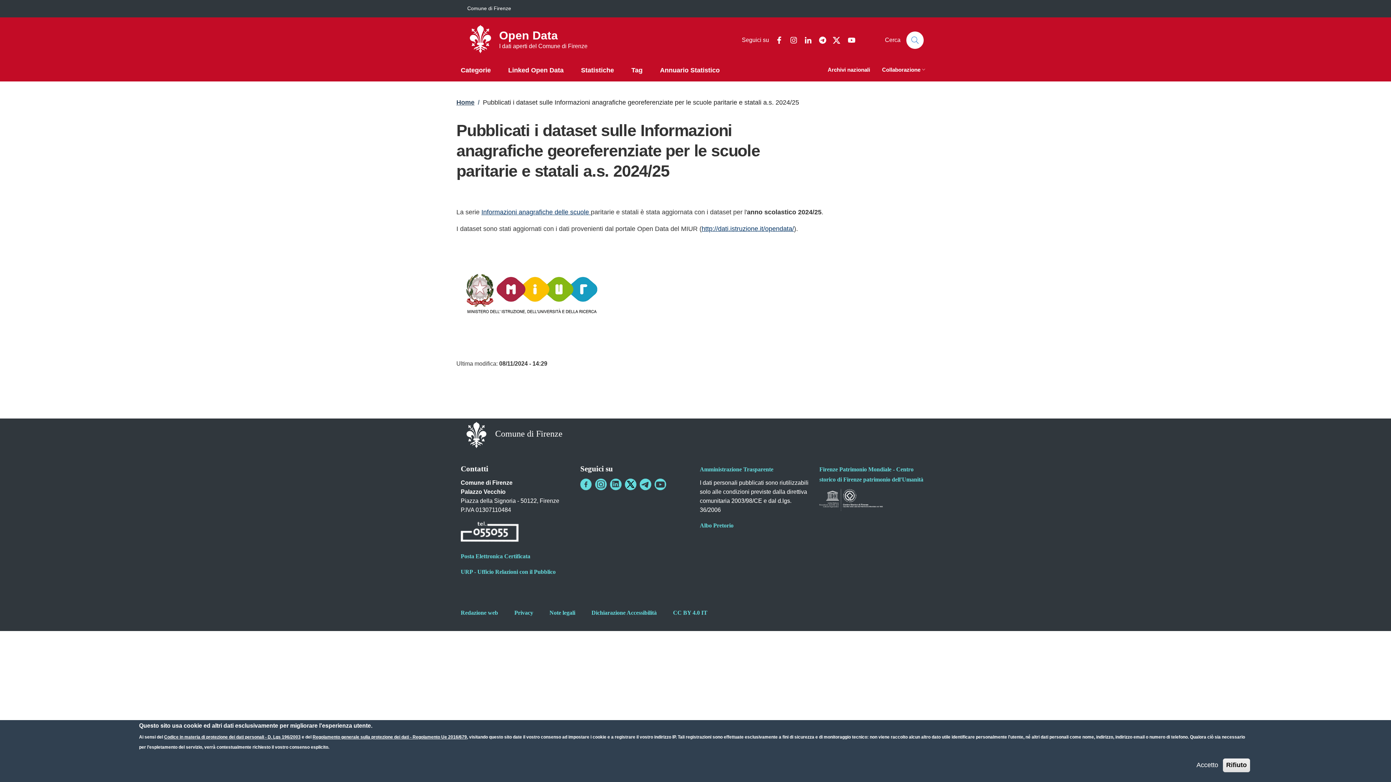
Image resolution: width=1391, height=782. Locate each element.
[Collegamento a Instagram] (601, 484)
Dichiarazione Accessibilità (624, 613)
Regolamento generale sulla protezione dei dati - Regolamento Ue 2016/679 (390, 737)
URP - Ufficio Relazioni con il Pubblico (508, 572)
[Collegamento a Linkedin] (616, 484)
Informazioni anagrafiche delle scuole (536, 212)
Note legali (562, 613)
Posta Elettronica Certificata (495, 556)
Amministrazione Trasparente (736, 469)
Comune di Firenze (489, 8)
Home (465, 102)
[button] (904, 70)
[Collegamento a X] (630, 484)
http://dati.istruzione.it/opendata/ (748, 228)
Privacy (523, 613)
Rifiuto (1236, 765)
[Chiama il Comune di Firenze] (490, 533)
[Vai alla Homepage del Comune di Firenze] (476, 435)
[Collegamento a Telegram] (645, 484)
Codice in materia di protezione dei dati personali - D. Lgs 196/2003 (232, 737)
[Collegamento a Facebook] (586, 484)
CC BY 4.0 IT (690, 613)
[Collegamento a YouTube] (660, 484)
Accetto (1207, 765)
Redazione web (479, 613)
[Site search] (915, 40)
